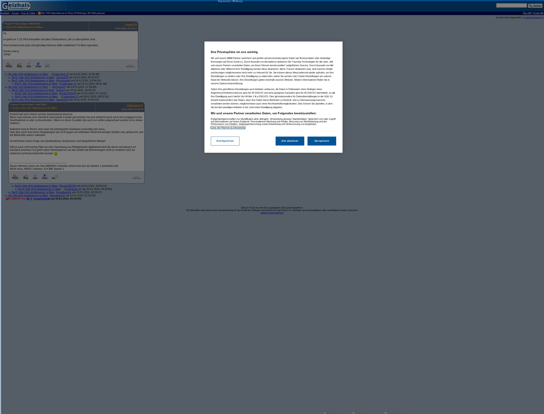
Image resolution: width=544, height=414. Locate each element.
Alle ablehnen (289, 141)
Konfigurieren (225, 141)
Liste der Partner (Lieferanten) (228, 127)
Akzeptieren (321, 141)
